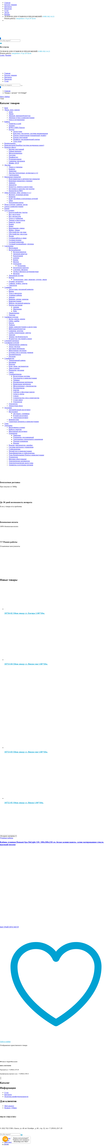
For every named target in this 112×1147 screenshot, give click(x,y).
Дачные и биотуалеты (17, 220)
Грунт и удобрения (16, 218)
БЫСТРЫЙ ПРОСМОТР (9, 927)
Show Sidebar (5, 97)
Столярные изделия (11, 343)
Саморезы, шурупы (16, 331)
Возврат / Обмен (10, 1108)
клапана (16, 258)
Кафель (7, 122)
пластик (16, 390)
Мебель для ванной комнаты (19, 303)
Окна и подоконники (17, 120)
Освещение (13, 433)
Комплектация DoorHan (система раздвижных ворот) (24, 145)
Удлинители (13, 457)
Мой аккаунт (9, 1106)
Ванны (11, 291)
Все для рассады (15, 216)
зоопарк (16, 307)
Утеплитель (13, 404)
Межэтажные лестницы (17, 350)
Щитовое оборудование (17, 459)
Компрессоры (14, 419)
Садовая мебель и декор (17, 238)
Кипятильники (10, 143)
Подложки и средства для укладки (21, 189)
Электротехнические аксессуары (21, 463)
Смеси (11, 372)
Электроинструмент (20, 418)
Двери (11, 114)
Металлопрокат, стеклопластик (24, 386)
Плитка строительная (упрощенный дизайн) (29, 135)
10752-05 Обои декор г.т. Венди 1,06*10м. (24, 802)
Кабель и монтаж (15, 429)
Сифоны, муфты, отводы (18, 283)
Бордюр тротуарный (16, 149)
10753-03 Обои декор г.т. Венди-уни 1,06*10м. (26, 752)
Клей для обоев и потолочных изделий (23, 198)
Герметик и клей (15, 124)
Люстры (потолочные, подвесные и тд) (23, 173)
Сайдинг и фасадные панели (24, 392)
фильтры (16, 273)
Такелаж (12, 335)
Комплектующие (15, 301)
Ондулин (12, 155)
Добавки (16, 380)
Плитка (11, 129)
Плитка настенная (15, 305)
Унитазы (12, 315)
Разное (6, 208)
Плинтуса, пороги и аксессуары (21, 187)
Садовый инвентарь (16, 242)
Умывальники (14, 313)
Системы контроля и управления (21, 447)
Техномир (8, 408)
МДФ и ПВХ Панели (17, 127)
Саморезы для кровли (17, 161)
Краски (11, 277)
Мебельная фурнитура (17, 329)
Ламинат (12, 183)
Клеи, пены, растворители (18, 366)
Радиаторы (22, 266)
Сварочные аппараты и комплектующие (24, 421)
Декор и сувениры (15, 167)
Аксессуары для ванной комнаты (21, 289)
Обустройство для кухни (18, 234)
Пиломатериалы (15, 354)
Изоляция (12, 362)
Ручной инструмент (20, 416)
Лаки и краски (14, 368)
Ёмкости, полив (15, 222)
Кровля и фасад (10, 147)
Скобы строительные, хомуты (20, 333)
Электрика (8, 425)
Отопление (17, 264)
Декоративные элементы (18, 345)
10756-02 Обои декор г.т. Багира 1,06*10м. (24, 613)
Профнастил (13, 157)
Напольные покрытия (12, 177)
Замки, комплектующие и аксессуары (23, 327)
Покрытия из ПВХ (16, 191)
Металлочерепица (15, 153)
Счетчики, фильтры (20, 270)
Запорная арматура (20, 254)
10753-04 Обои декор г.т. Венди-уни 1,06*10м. (26, 664)
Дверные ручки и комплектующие (21, 118)
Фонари (16, 443)
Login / (2, 55)
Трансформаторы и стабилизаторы (22, 453)
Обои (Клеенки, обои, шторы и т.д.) (17, 193)
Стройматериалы (15, 374)
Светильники (14, 175)
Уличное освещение (20, 441)
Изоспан (12, 364)
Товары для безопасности (18, 337)
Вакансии (8, 9)
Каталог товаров (10, 5)
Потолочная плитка (16, 202)
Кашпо (11, 224)
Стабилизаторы (14, 449)
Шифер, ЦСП (14, 163)
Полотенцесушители (21, 268)
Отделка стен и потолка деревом (21, 352)
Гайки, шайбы (14, 321)
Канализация (18, 256)
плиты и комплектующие (13, 206)
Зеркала (12, 297)
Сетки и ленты (18, 394)
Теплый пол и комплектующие (20, 451)
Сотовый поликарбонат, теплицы (21, 244)
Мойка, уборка (14, 230)
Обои (11, 200)
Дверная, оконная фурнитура (19, 116)
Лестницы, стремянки (21, 414)
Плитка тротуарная (20, 137)
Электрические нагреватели (19, 461)
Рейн (15, 311)
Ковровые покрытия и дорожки (20, 181)
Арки (11, 112)
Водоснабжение (15, 250)
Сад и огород (9, 210)
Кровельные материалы (22, 384)
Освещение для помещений (23, 437)
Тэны (6, 423)
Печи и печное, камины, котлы (16, 204)
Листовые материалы (17, 348)
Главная (7, 3)
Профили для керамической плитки (26, 139)
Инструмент (13, 412)
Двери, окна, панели (12, 110)
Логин (6, 12)
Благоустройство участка (18, 212)
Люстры (7, 165)
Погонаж (12, 356)
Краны (15, 260)
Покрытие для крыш (16, 370)
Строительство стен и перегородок (26, 398)
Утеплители (17, 402)
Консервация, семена (16, 228)
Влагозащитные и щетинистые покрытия (24, 179)
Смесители (13, 285)
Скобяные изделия (11, 317)
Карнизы (12, 197)
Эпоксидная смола (16, 406)
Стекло (15, 396)
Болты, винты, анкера (17, 319)
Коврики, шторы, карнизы (18, 299)
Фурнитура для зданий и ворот (20, 339)
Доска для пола (14, 346)
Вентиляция (13, 248)
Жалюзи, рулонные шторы (19, 195)
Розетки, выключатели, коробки (21, 445)
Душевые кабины (15, 295)
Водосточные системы (21, 376)
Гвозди (11, 323)
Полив (11, 236)
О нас (6, 11)
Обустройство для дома (17, 232)
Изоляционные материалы (23, 382)
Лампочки (12, 171)
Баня (6, 108)
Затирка (12, 125)
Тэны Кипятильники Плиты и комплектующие (26, 455)
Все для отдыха (14, 214)
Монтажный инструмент (18, 431)
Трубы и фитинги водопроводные (26, 272)
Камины (12, 169)
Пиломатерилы (18, 388)
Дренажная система (16, 275)
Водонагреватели (19, 252)
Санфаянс (8, 287)
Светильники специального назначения (28, 439)
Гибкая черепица (15, 151)
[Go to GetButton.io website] (5, 1144)
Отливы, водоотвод (16, 281)
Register (7, 14)
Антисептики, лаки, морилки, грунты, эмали (30, 279)
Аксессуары (17, 131)
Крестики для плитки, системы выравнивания (30, 133)
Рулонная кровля (15, 159)
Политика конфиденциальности (16, 1096)
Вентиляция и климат (17, 427)
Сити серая (17, 141)
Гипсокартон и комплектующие (25, 378)
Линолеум (12, 185)
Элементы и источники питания (21, 465)
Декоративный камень (17, 360)
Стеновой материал (11, 341)
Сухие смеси (18, 400)
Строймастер (9, 358)
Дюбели (12, 325)
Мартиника (17, 309)
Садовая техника (15, 240)
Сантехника (8, 246)
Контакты (8, 7)
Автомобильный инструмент (20, 410)
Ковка (11, 226)
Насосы (16, 262)
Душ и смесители (15, 293)
